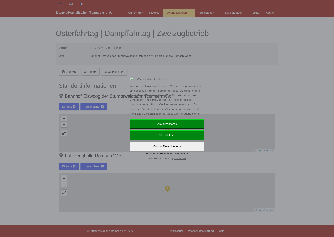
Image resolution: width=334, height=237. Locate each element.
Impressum (182, 153)
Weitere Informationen (159, 153)
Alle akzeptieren (167, 123)
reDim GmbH (180, 158)
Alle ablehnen (167, 135)
